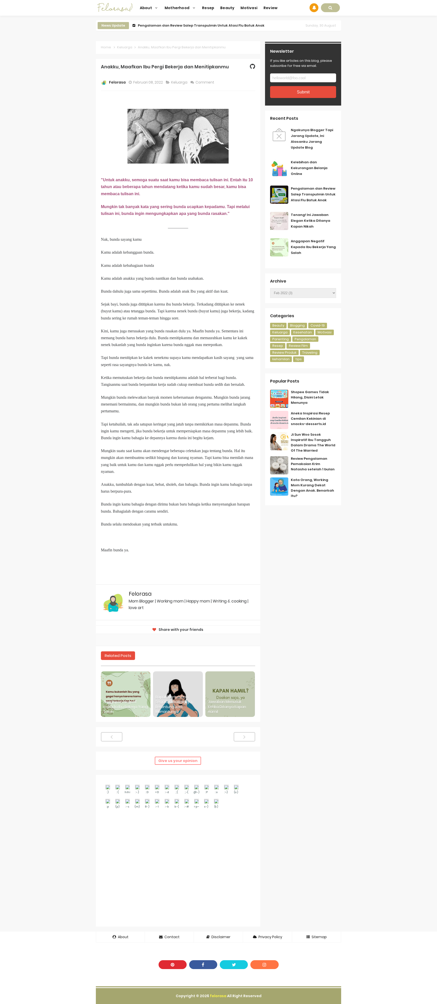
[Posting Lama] (244, 736)
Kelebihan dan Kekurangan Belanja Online (309, 168)
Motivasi (325, 332)
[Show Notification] (314, 7)
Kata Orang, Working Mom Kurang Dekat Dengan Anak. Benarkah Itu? (312, 487)
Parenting (280, 339)
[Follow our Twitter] (234, 964)
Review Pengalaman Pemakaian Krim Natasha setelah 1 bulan (313, 464)
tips (298, 359)
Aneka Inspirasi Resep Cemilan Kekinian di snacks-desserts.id (310, 418)
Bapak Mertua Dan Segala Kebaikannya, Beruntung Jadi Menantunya (174, 704)
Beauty (278, 325)
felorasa (218, 995)
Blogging (297, 325)
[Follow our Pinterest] (173, 964)
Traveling (309, 352)
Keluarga (179, 82)
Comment (205, 82)
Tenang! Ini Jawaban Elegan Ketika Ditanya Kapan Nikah (310, 220)
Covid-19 (318, 325)
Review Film (298, 345)
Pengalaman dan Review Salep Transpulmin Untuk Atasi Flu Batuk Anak (201, 25)
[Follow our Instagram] (264, 964)
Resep (277, 345)
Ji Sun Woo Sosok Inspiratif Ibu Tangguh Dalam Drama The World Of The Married (313, 442)
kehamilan (281, 359)
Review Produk (284, 352)
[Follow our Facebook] (203, 964)
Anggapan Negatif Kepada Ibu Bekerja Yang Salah (125, 706)
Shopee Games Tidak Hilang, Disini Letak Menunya (310, 397)
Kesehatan (302, 332)
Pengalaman (305, 339)
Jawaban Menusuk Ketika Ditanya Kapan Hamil (227, 706)
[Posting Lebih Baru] (111, 736)
